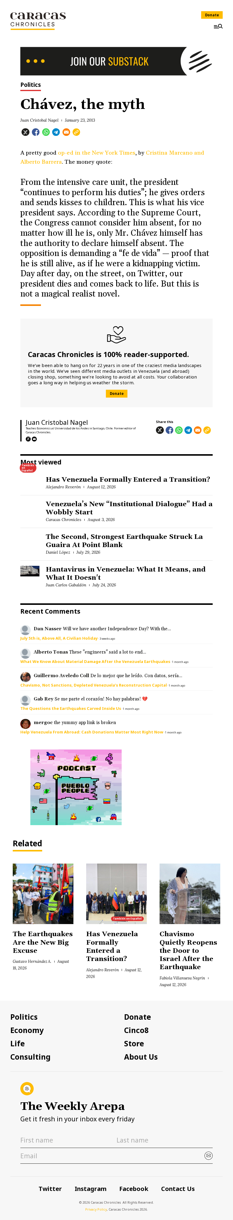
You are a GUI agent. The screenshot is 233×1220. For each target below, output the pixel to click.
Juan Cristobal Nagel (39, 120)
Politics (30, 85)
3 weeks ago (107, 639)
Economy (27, 1030)
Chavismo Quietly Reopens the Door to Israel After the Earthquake (188, 951)
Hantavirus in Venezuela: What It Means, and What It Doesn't (126, 574)
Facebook (133, 1189)
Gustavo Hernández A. (32, 961)
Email (34, 439)
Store (134, 1043)
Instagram (90, 1189)
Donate (212, 15)
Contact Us (178, 1189)
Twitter (50, 1189)
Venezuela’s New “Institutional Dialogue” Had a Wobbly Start (129, 508)
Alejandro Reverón (63, 487)
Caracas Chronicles (63, 519)
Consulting (30, 1057)
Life (17, 1043)
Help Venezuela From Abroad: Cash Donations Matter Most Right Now (91, 732)
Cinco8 (136, 1030)
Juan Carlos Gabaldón (66, 585)
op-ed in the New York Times (96, 152)
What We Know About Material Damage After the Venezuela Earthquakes (95, 661)
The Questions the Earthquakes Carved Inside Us (70, 708)
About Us (141, 1057)
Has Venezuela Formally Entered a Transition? (128, 480)
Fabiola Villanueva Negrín (182, 978)
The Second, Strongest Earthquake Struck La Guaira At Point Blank (124, 541)
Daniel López (58, 552)
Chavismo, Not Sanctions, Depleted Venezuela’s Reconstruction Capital (93, 685)
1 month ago (180, 662)
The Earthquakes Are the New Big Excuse (43, 942)
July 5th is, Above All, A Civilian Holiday (59, 638)
